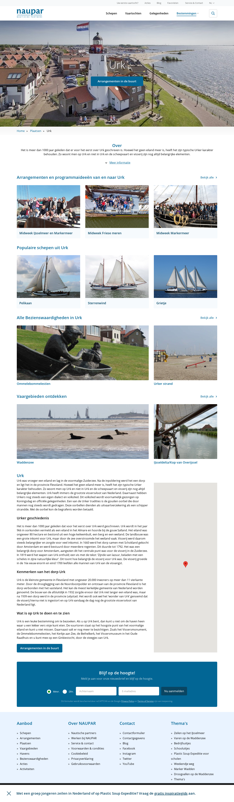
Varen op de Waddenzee (190, 738)
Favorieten (172, 2)
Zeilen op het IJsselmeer (189, 733)
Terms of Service (146, 701)
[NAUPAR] (30, 13)
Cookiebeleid (79, 753)
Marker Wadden (184, 769)
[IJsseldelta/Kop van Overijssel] (185, 431)
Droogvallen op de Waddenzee (194, 774)
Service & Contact (194, 2)
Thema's (179, 779)
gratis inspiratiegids (171, 793)
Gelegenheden (159, 13)
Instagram (129, 753)
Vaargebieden (29, 748)
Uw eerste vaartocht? (127, 2)
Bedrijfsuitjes (182, 743)
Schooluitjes (182, 748)
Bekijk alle (207, 177)
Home (21, 131)
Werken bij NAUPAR (84, 738)
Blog (159, 2)
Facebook (129, 748)
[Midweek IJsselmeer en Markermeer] (48, 206)
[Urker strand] (185, 352)
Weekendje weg (184, 764)
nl (210, 2)
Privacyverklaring (82, 759)
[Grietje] (185, 276)
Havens (24, 753)
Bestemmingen (186, 13)
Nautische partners (83, 733)
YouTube (128, 764)
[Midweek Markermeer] (185, 206)
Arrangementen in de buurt (117, 81)
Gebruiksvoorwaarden (85, 764)
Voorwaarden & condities (87, 748)
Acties (148, 2)
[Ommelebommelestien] (83, 352)
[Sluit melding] (9, 793)
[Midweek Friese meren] (117, 206)
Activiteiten (27, 769)
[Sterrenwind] (117, 276)
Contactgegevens (134, 738)
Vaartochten (133, 13)
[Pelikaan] (48, 276)
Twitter (127, 759)
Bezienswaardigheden (34, 759)
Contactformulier (134, 733)
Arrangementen (30, 738)
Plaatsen (35, 131)
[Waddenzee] (83, 431)
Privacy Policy (127, 701)
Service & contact (82, 743)
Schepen (111, 13)
